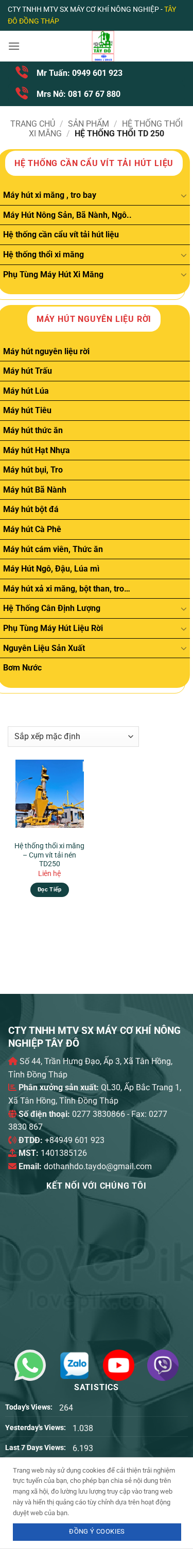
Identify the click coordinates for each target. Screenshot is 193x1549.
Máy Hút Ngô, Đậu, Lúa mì (51, 569)
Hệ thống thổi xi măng (43, 254)
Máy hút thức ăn (33, 430)
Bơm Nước (22, 667)
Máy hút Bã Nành (34, 490)
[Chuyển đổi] (184, 195)
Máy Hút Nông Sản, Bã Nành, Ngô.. (67, 215)
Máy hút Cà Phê (32, 529)
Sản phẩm (88, 124)
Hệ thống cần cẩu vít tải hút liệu (61, 234)
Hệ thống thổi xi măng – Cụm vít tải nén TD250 (49, 855)
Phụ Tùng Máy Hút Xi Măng (53, 274)
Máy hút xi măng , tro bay (49, 195)
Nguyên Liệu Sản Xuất (44, 648)
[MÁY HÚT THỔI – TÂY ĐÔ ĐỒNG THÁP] (103, 46)
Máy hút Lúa (26, 391)
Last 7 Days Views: (36, 1447)
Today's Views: (29, 1407)
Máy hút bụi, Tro (33, 470)
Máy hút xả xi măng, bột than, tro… (66, 589)
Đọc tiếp (50, 889)
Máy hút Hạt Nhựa (36, 450)
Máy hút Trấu (27, 371)
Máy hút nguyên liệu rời (46, 351)
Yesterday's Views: (36, 1427)
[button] (14, 45)
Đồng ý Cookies (97, 1531)
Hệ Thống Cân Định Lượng (51, 608)
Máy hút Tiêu (27, 410)
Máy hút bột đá (31, 509)
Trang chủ (32, 124)
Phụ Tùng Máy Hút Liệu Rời (53, 628)
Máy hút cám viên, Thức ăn (53, 549)
